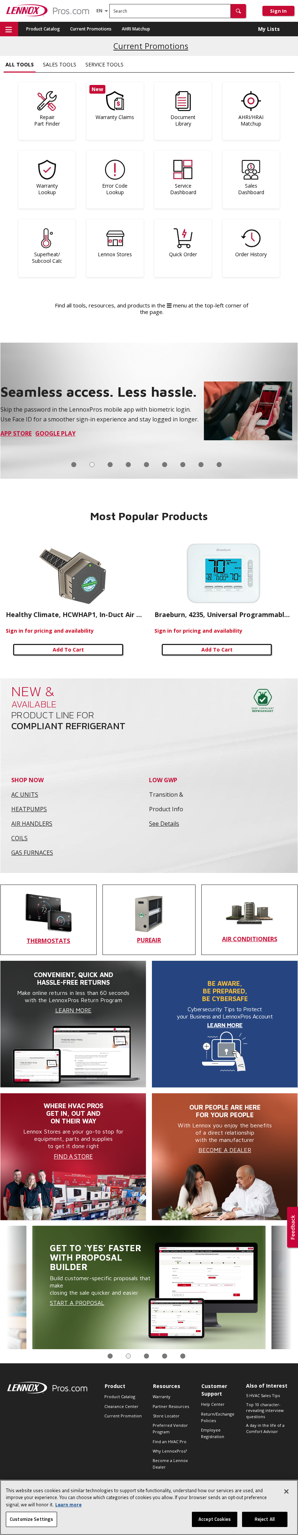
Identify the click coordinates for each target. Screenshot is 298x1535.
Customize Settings (31, 1519)
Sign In (278, 11)
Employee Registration (212, 1433)
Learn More (73, 1010)
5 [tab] (146, 464)
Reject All (265, 1519)
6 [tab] (164, 464)
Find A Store (73, 1156)
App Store (16, 433)
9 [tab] (219, 464)
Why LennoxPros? (170, 1451)
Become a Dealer (224, 1150)
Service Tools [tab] (104, 64)
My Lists (269, 28)
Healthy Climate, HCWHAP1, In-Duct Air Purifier (75, 614)
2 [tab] (91, 464)
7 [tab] (182, 464)
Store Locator (166, 1415)
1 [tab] (73, 464)
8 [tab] (201, 464)
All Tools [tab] (19, 64)
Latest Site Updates (151, 45)
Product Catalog (43, 29)
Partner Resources (171, 1406)
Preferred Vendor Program (170, 1428)
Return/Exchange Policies (217, 1417)
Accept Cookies (214, 1519)
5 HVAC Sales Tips (263, 1395)
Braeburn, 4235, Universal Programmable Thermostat (223, 614)
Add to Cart (68, 649)
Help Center (213, 1404)
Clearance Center (121, 1406)
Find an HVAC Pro (169, 1441)
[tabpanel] (149, 411)
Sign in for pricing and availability (50, 630)
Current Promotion (123, 1415)
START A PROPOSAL (77, 1302)
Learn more (68, 1504)
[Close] (286, 1491)
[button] (238, 11)
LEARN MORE (225, 1025)
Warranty (161, 1396)
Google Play (55, 433)
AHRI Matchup (136, 29)
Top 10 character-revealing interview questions (265, 1410)
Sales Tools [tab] (59, 64)
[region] (149, 1507)
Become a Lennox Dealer (170, 1464)
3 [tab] (110, 464)
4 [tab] (128, 464)
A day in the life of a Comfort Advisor (265, 1428)
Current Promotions (91, 29)
